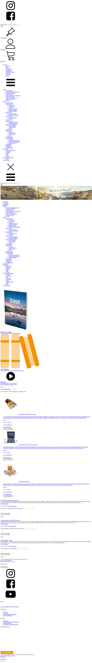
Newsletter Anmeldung (14, 606)
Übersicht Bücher (9, 102)
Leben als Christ (9, 121)
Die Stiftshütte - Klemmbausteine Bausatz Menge (11, 508)
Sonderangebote (6, 160)
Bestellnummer (6, 628)
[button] (8, 428)
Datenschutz (3, 659)
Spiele (7, 283)
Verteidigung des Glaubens (14, 227)
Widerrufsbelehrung (10, 72)
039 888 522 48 (5, 21)
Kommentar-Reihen (13, 110)
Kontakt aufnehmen (5, 606)
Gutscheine (8, 278)
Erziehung (11, 118)
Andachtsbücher (9, 136)
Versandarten (8, 70)
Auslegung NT (12, 106)
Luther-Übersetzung (10, 99)
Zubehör (8, 100)
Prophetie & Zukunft (13, 109)
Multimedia (5, 149)
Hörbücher (8, 151)
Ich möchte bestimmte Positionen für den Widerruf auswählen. (16, 646)
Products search (4, 24)
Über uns (8, 66)
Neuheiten (8, 119)
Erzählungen (8, 146)
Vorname (4, 640)
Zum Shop (8, 74)
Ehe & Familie (9, 116)
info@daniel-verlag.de (17, 21)
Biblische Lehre (9, 104)
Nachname (27, 640)
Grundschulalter (12, 127)
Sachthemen (8, 130)
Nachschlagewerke (13, 143)
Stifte (7, 277)
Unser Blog (5, 613)
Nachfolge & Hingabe (13, 123)
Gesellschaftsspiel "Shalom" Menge (8, 548)
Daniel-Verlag (9, 112)
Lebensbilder (8, 144)
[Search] (2, 26)
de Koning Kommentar (13, 115)
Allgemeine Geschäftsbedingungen (10, 624)
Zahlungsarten (9, 69)
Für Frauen (5, 201)
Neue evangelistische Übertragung (13, 95)
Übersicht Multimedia (10, 150)
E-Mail (24, 628)
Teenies (10, 128)
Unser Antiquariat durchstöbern (10, 614)
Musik (7, 154)
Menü (6, 64)
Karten (7, 280)
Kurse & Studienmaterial (14, 140)
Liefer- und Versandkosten (6, 560)
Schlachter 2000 (9, 94)
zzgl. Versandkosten (7, 424)
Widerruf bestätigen (6, 652)
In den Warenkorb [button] (7, 427)
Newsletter (8, 68)
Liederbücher (9, 145)
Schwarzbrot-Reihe (13, 113)
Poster (7, 158)
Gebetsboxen (9, 275)
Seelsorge (11, 139)
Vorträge (8, 156)
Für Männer (5, 202)
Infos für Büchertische (8, 615)
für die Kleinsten (12, 126)
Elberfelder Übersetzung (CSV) (12, 91)
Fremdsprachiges (9, 147)
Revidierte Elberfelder (10, 93)
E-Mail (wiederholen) (5, 634)
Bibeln (4, 89)
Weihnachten (6, 204)
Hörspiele (8, 152)
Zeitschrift (8, 73)
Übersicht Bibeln (9, 90)
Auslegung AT (12, 105)
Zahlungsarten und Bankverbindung (11, 622)
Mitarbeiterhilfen (9, 138)
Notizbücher (8, 279)
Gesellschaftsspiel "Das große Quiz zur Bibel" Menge (12, 528)
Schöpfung (11, 132)
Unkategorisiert (6, 263)
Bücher (4, 101)
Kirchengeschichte (13, 133)
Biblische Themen (12, 111)
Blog (7, 67)
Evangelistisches (9, 129)
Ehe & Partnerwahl (13, 117)
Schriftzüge (8, 274)
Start (1, 384)
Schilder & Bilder (9, 281)
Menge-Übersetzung (10, 96)
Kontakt (7, 75)
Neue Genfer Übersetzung (11, 98)
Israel (10, 135)
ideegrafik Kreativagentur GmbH (8, 655)
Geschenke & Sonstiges (8, 157)
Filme (7, 155)
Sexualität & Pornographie (14, 141)
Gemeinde (11, 107)
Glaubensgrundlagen (13, 122)
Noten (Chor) (9, 266)
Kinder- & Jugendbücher (11, 124)
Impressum (3, 657)
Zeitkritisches (11, 134)
